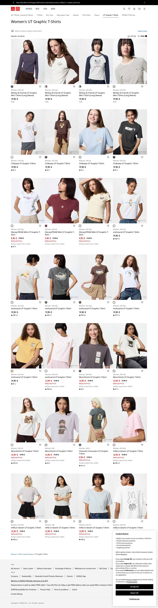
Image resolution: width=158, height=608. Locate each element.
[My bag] (139, 8)
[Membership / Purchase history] (134, 8)
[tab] (29, 8)
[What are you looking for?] (124, 8)
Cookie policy (132, 582)
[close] (13, 2)
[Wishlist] (129, 8)
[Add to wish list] (40, 86)
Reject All (134, 593)
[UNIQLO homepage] (15, 8)
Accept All (134, 587)
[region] (134, 568)
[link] (81, 2)
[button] (144, 15)
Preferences (134, 599)
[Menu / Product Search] (144, 8)
